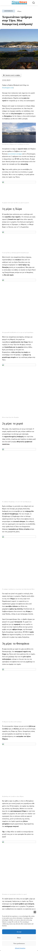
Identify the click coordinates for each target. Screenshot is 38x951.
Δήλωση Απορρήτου (20, 948)
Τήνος (19, 11)
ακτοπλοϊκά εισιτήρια (15, 154)
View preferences (19, 943)
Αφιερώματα (8, 11)
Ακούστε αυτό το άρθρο (12, 75)
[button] (35, 912)
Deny (19, 937)
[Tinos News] (19, 3)
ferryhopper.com (7, 87)
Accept (19, 932)
